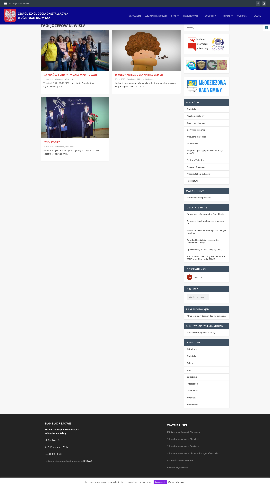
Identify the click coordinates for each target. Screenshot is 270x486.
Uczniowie (242, 16)
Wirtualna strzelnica (196, 136)
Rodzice (226, 16)
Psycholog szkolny (195, 116)
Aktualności (135, 16)
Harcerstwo (192, 180)
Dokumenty (210, 16)
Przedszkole (192, 383)
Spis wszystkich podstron (199, 197)
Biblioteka (140, 79)
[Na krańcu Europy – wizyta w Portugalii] (75, 50)
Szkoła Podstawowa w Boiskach (183, 446)
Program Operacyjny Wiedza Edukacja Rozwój (205, 151)
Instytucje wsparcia (196, 130)
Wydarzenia (69, 146)
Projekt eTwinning (195, 160)
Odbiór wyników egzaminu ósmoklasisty (206, 214)
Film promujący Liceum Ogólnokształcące (206, 316)
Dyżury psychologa (196, 123)
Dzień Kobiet (51, 142)
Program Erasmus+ (196, 167)
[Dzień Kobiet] (75, 117)
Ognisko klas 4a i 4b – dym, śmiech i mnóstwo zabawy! (203, 241)
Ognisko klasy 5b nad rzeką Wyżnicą (204, 249)
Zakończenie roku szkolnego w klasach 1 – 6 (206, 222)
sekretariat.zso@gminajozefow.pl (67, 461)
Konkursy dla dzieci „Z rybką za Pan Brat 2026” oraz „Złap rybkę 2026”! (206, 257)
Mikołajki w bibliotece (19, 3)
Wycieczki (69, 79)
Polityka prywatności (177, 467)
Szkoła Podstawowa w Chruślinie (183, 439)
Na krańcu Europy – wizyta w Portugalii (70, 74)
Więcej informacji (176, 482)
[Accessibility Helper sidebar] (266, 27)
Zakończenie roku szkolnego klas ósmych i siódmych (206, 231)
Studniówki (192, 390)
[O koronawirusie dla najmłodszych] (146, 50)
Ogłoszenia (192, 377)
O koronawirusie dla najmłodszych (139, 74)
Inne (189, 370)
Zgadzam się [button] (160, 482)
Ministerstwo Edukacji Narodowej (184, 432)
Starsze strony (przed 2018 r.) (201, 332)
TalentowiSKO (193, 143)
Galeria (257, 16)
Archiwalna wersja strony (180, 460)
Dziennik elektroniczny (156, 16)
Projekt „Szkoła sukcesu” (199, 174)
